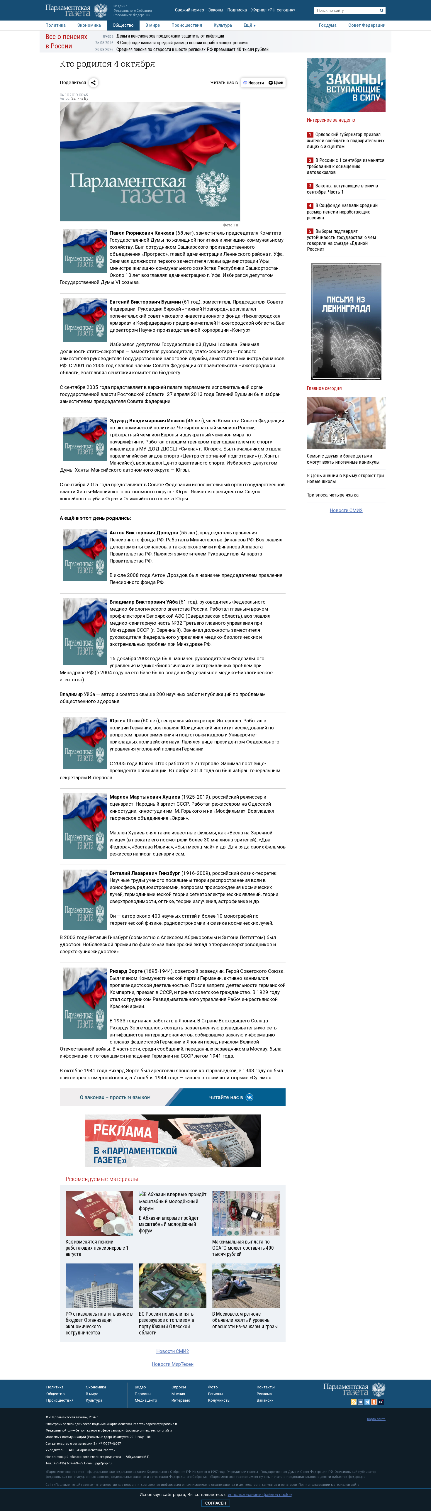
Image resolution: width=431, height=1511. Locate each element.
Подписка (237, 10)
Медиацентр (146, 1400)
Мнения (178, 1394)
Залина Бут (80, 98)
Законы (215, 10)
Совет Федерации (367, 25)
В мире (152, 25)
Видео (140, 1387)
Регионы (215, 1394)
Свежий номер (189, 10)
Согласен (215, 1503)
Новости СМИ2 (172, 1351)
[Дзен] (276, 82)
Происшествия (187, 25)
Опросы (179, 1387)
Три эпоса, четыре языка (333, 495)
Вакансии (265, 1400)
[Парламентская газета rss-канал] (354, 1402)
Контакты (266, 1387)
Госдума (328, 25)
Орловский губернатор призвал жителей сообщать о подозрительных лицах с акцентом (345, 140)
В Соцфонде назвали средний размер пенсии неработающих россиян (171, 42)
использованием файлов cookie (260, 1494)
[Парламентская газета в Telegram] (367, 1402)
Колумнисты (219, 1400)
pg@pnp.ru (103, 1463)
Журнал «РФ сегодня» (273, 10)
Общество (123, 25)
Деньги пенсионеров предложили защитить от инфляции (163, 36)
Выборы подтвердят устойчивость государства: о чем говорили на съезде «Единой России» (341, 240)
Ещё (248, 25)
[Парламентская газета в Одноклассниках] (374, 1402)
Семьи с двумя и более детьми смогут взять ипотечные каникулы (343, 459)
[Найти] (382, 10)
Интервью (181, 1400)
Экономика (89, 25)
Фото (213, 1387)
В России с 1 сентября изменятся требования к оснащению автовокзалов (345, 166)
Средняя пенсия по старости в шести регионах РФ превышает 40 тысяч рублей (182, 49)
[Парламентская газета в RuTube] (381, 1402)
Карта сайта (376, 1419)
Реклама (264, 1394)
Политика (55, 25)
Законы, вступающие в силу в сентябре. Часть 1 (342, 189)
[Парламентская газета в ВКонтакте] (361, 1402)
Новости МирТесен (173, 1364)
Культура (223, 25)
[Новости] (253, 82)
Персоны (143, 1394)
